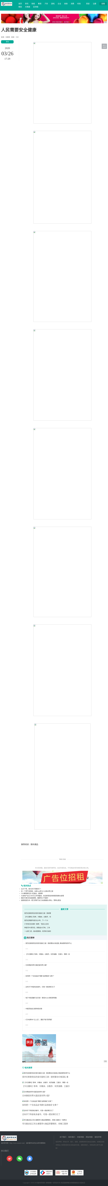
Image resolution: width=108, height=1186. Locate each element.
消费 (72, 4)
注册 (94, 4)
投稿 (103, 4)
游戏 (53, 4)
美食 (66, 4)
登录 (88, 4)
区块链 (35, 7)
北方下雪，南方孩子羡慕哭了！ (31, 889)
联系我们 (71, 1137)
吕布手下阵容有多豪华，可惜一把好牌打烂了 (40, 987)
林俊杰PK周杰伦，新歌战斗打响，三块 (37, 927)
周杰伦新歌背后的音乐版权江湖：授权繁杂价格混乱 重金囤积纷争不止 (49, 943)
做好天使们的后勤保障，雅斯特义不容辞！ (35, 898)
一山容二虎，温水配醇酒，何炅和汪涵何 (37, 931)
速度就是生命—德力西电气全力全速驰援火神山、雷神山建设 (41, 900)
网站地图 (89, 1137)
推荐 (27, 1003)
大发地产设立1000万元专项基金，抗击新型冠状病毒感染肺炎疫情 (42, 896)
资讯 (26, 4)
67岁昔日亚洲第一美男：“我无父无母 (36, 924)
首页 (20, 4)
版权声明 (98, 1137)
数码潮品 (34, 844)
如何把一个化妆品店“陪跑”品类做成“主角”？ (40, 976)
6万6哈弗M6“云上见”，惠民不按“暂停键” (39, 1019)
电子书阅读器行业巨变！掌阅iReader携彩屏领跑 (41, 998)
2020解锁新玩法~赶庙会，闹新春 (32, 893)
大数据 (27, 7)
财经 (33, 4)
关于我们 (63, 1137)
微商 (20, 7)
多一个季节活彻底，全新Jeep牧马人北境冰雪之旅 (37, 891)
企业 (59, 4)
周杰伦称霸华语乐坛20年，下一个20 (36, 920)
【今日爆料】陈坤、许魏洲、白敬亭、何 (37, 917)
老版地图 (80, 1137)
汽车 (46, 4)
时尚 (79, 4)
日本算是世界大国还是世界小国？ (37, 965)
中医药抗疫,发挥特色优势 (34, 1009)
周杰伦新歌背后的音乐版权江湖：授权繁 (37, 913)
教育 (39, 4)
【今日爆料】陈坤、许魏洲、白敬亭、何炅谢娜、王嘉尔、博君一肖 (48, 954)
